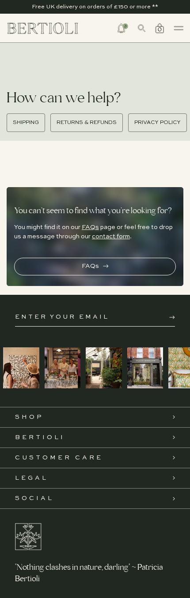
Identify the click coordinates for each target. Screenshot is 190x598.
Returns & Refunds (87, 122)
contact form (111, 236)
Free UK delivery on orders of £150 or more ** (95, 7)
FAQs (90, 227)
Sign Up (172, 317)
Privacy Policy (157, 122)
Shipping (26, 122)
